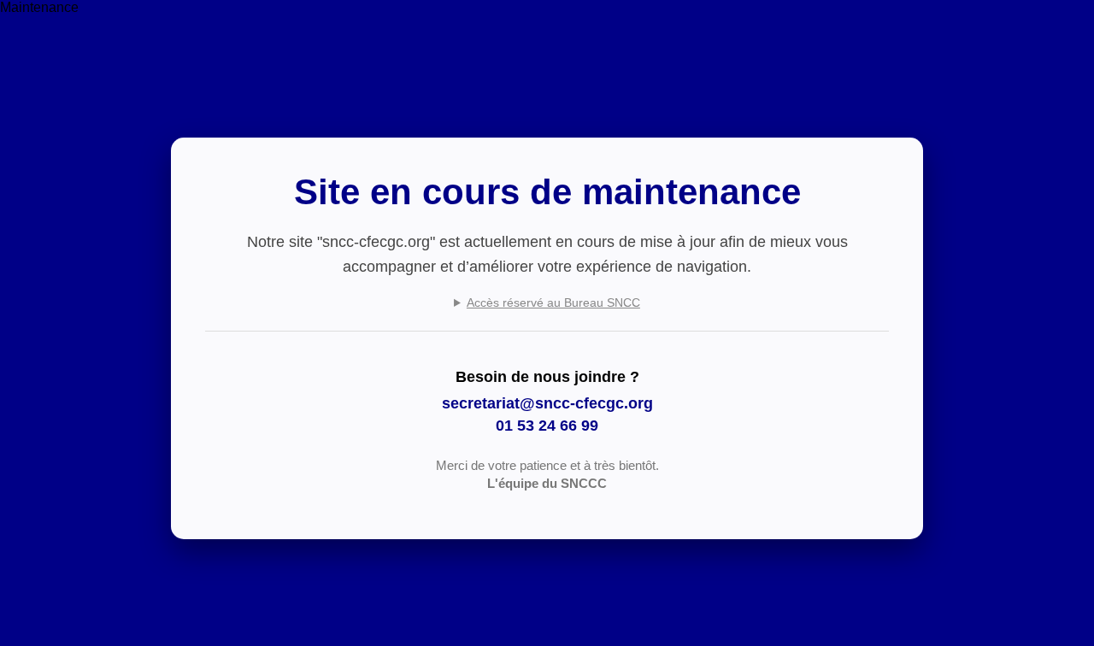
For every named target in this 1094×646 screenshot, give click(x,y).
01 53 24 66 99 (547, 425)
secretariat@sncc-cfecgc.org (547, 403)
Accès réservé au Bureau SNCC (553, 302)
